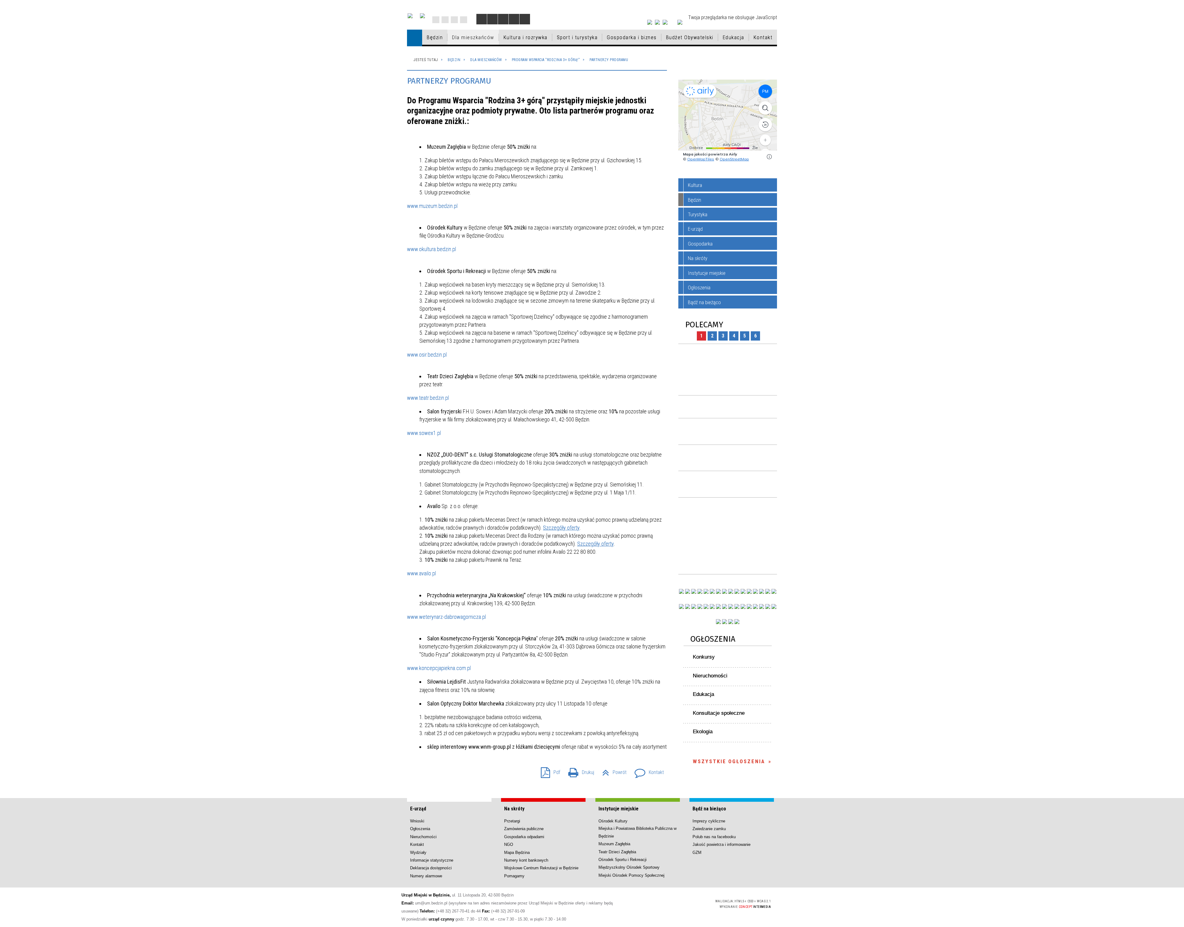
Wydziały (418, 852)
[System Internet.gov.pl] (736, 621)
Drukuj (578, 770)
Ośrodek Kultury (612, 821)
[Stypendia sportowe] (773, 591)
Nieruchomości (710, 676)
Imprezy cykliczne (709, 821)
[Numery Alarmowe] (724, 621)
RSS (454, 19)
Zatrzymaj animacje (481, 19)
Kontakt (463, 19)
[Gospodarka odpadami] (718, 606)
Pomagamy (514, 876)
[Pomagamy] (724, 606)
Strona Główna (435, 19)
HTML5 (664, 903)
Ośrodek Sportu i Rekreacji (622, 859)
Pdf (548, 770)
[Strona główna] (414, 38)
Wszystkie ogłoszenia (729, 761)
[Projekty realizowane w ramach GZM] (767, 591)
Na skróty (697, 258)
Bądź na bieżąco (704, 302)
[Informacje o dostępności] (492, 19)
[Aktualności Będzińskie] (749, 591)
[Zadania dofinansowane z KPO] (706, 591)
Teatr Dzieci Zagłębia (617, 852)
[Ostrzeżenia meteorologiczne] (730, 591)
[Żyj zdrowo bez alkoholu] (718, 591)
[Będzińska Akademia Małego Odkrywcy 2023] (693, 606)
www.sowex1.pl (424, 433)
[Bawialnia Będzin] (755, 606)
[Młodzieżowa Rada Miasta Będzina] (687, 591)
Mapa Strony (445, 19)
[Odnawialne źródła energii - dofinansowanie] (681, 606)
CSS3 (674, 903)
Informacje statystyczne (431, 860)
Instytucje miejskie (707, 273)
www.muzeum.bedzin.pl (432, 206)
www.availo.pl (421, 573)
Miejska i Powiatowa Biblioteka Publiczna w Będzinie (637, 832)
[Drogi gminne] (761, 591)
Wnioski (417, 821)
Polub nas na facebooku (714, 836)
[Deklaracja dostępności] (503, 19)
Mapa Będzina (517, 852)
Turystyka (697, 214)
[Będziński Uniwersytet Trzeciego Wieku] (687, 606)
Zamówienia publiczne (524, 828)
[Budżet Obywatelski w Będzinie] (755, 591)
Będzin (694, 200)
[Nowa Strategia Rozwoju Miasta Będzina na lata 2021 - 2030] (767, 606)
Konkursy (704, 657)
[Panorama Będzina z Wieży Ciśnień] (736, 591)
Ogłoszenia (699, 287)
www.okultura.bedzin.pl (431, 249)
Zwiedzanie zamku (709, 828)
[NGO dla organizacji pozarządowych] (681, 591)
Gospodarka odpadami (524, 836)
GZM (697, 852)
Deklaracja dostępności (431, 868)
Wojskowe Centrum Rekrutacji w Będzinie (541, 868)
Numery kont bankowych (526, 860)
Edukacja (703, 694)
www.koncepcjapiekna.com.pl (439, 668)
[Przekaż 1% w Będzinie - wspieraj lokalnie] (730, 621)
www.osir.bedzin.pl (427, 354)
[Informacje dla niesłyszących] (514, 19)
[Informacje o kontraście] (525, 19)
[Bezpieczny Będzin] (773, 606)
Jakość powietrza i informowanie (721, 844)
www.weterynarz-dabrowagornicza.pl (446, 617)
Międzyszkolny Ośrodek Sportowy (629, 867)
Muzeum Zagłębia (614, 844)
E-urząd (695, 229)
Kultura (695, 185)
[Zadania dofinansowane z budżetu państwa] (718, 621)
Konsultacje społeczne (719, 713)
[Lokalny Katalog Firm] (730, 606)
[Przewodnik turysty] (743, 591)
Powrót (612, 770)
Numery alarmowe (426, 876)
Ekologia (703, 732)
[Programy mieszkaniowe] (706, 606)
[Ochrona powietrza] (724, 591)
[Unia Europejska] (422, 15)
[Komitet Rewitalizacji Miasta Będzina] (749, 606)
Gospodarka (700, 244)
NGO (508, 844)
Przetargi (512, 821)
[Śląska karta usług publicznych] (736, 606)
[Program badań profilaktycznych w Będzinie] (693, 591)
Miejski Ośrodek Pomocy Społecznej (631, 875)
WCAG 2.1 (693, 903)
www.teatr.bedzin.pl (428, 398)
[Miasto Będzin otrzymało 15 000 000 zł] (712, 591)
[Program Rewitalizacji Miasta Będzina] (743, 606)
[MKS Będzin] (712, 606)
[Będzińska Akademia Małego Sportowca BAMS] (699, 606)
